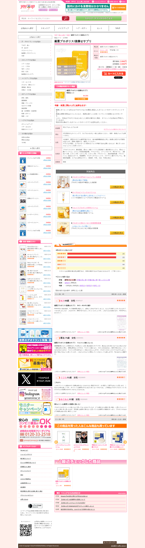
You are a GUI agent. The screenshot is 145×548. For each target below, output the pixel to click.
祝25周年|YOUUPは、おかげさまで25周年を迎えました (78, 509)
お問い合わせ (24, 499)
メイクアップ (63, 28)
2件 (123, 253)
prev (56, 442)
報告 (88, 332)
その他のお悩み (27, 133)
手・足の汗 (25, 48)
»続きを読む (47, 250)
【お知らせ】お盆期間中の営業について (73, 499)
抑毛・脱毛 (25, 98)
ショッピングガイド (26, 454)
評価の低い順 (92, 280)
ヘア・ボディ (81, 28)
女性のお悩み (26, 137)
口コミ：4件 (104, 50)
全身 (23, 56)
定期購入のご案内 (25, 466)
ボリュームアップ (27, 124)
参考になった (81, 332)
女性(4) (67, 283)
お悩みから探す (27, 28)
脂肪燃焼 (24, 100)
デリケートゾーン (27, 50)
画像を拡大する (58, 82)
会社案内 (23, 487)
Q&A (21, 475)
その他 (24, 142)
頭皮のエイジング (27, 129)
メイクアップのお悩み (29, 78)
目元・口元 (25, 71)
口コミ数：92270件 (83, 1)
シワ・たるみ (26, 63)
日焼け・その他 (26, 90)
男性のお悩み (26, 140)
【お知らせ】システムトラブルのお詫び (73, 503)
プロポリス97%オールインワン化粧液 (86, 177)
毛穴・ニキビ (26, 69)
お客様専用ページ (25, 483)
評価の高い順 (82, 280)
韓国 (68, 35)
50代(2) (89, 285)
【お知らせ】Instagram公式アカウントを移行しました (77, 506)
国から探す (35, 148)
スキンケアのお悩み (29, 60)
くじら (63, 377)
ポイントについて (25, 471)
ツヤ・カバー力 (26, 82)
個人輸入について (25, 458)
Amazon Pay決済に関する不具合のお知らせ (74, 496)
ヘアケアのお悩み (28, 120)
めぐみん (64, 399)
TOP (55, 35)
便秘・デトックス (27, 103)
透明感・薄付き (26, 87)
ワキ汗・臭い (26, 45)
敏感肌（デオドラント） (29, 53)
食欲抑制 (24, 108)
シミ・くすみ (26, 66)
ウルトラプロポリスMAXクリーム (85, 208)
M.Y (62, 301)
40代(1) (82, 285)
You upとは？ (24, 450)
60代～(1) (96, 285)
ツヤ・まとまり (26, 127)
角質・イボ (25, 116)
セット (99, 28)
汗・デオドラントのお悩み (31, 41)
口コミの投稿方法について (28, 462)
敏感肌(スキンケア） (28, 74)
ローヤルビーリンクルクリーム (84, 192)
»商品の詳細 (47, 160)
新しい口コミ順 (104, 280)
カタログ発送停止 (25, 479)
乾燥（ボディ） (26, 113)
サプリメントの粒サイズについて (115, 129)
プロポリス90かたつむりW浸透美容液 (86, 223)
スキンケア (45, 28)
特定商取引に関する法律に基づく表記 (31, 491)
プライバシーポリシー (26, 495)
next (125, 442)
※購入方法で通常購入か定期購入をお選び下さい (112, 69)
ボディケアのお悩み (29, 94)
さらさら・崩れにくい (28, 85)
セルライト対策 (26, 106)
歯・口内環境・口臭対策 (29, 111)
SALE (117, 28)
